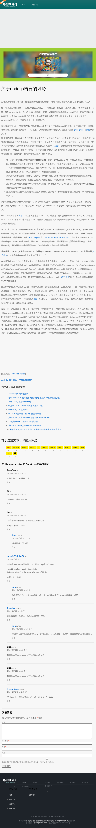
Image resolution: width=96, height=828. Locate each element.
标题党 (44, 447)
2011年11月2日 (25, 380)
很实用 (52, 447)
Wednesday (26, 786)
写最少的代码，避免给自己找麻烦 (23, 421)
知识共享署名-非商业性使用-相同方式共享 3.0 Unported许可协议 (48, 821)
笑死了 (67, 447)
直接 (20, 216)
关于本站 (12, 804)
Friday (72, 782)
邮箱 (4, 747)
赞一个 (24, 447)
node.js (4, 380)
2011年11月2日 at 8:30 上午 (16, 515)
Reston (55, 146)
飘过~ (32, 447)
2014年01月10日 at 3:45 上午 (22, 590)
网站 (3, 753)
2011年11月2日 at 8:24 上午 (16, 473)
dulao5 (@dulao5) (15, 556)
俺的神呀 (16, 447)
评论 (4, 722)
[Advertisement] (48, 28)
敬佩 (82, 447)
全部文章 (12, 799)
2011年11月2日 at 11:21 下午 (22, 538)
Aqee (14, 535)
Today (24, 782)
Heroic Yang (13, 689)
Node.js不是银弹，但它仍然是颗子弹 (24, 414)
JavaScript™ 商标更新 (18, 394)
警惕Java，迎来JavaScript (20, 402)
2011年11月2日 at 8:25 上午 (16, 494)
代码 (35, 299)
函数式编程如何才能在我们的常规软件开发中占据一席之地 (36, 429)
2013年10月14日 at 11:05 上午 (17, 692)
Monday (35, 782)
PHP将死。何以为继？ (18, 410)
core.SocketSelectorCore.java (56, 237)
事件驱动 (13, 380)
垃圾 (9, 453)
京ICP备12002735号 (41, 823)
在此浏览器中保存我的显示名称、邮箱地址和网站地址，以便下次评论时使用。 (28, 762)
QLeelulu (11, 608)
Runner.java (34, 237)
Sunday (47, 782)
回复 (8, 482)
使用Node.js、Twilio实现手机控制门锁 (25, 406)
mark (75, 447)
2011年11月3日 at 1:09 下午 (16, 611)
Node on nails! (18, 374)
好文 (60, 447)
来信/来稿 (35, 5)
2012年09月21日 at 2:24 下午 (17, 650)
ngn (14, 587)
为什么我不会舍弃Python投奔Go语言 (24, 425)
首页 (23, 5)
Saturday (60, 782)
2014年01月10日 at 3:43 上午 (22, 629)
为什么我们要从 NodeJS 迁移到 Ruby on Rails (29, 417)
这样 (76, 130)
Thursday (84, 782)
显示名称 (5, 741)
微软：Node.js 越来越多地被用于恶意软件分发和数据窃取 (34, 398)
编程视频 (32, 795)
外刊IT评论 (10, 4)
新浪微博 (52, 793)
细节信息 (65, 277)
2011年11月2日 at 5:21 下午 (16, 559)
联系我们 (12, 808)
